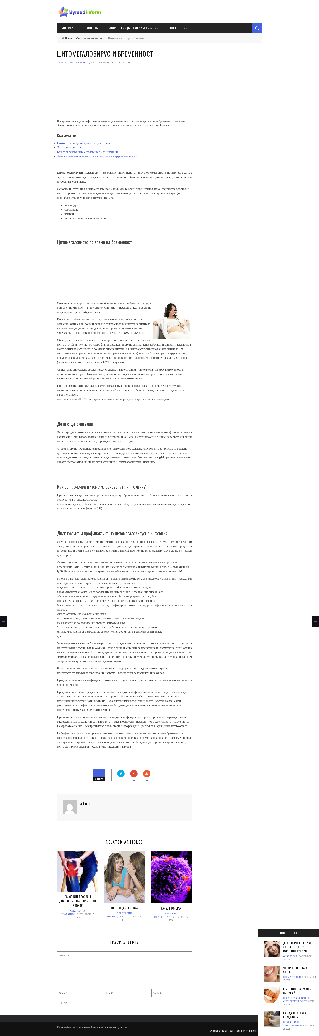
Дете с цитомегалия (69, 147)
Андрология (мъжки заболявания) (133, 28)
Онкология (91, 28)
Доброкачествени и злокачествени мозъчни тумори (297, 947)
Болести (67, 28)
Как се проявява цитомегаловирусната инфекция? (88, 151)
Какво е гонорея (171, 908)
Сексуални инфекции (73, 62)
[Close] (262, 933)
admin (126, 62)
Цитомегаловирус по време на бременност (83, 143)
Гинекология (178, 28)
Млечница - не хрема (124, 908)
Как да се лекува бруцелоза (294, 1015)
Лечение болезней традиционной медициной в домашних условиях (92, 1027)
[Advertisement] (124, 93)
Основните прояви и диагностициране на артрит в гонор (77, 901)
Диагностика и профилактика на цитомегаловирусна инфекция (97, 156)
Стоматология (292, 977)
